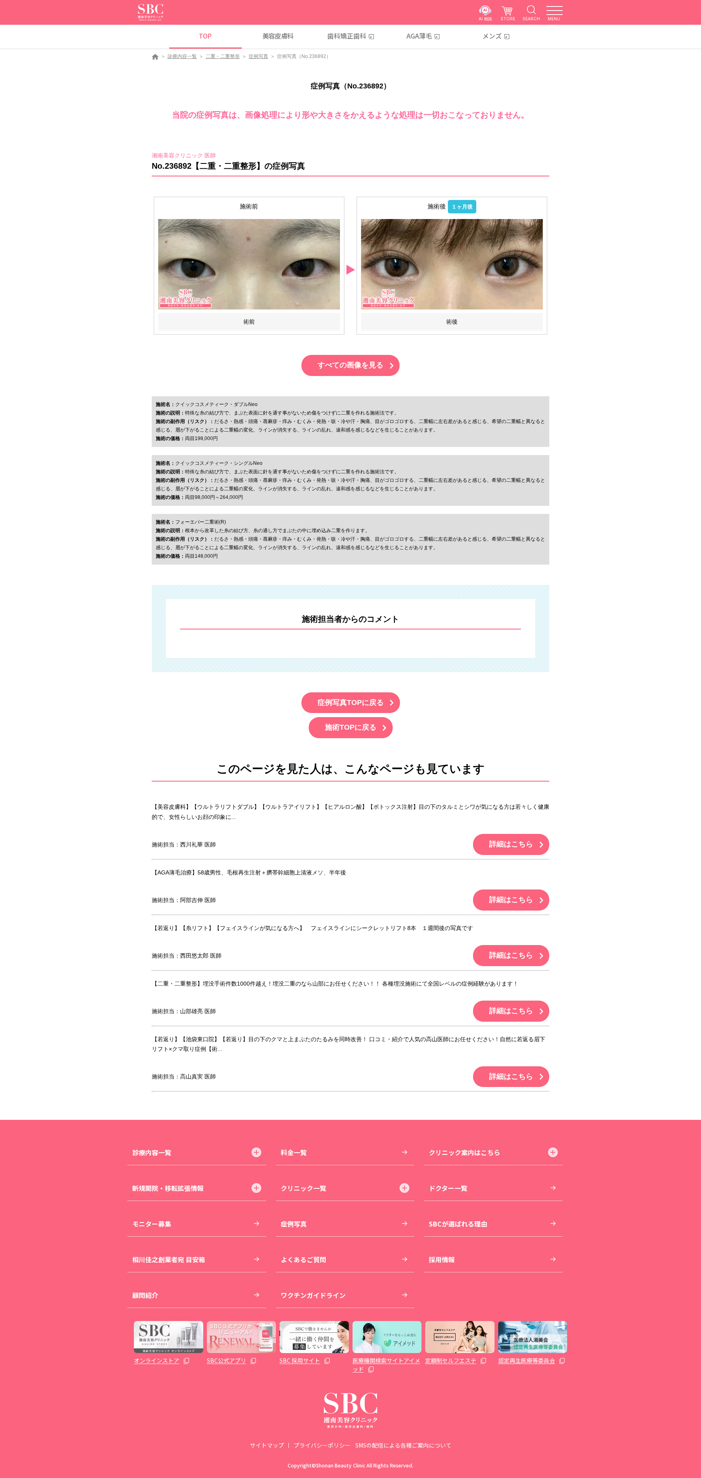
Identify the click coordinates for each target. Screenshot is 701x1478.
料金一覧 (294, 1152)
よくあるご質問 (303, 1259)
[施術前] (249, 263)
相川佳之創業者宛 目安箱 (168, 1259)
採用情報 (442, 1259)
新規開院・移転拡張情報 (168, 1188)
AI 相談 (485, 18)
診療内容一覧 (182, 56)
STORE (508, 18)
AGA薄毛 (419, 36)
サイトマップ (267, 1445)
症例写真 (258, 56)
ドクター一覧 (448, 1188)
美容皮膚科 (278, 36)
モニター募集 (151, 1224)
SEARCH (531, 18)
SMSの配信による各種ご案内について (403, 1445)
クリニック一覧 (303, 1188)
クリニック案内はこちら (464, 1152)
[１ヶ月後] (452, 263)
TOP (205, 36)
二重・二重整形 (223, 56)
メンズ (492, 36)
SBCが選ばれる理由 (458, 1224)
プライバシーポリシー (322, 1445)
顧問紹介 (145, 1295)
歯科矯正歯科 (346, 36)
